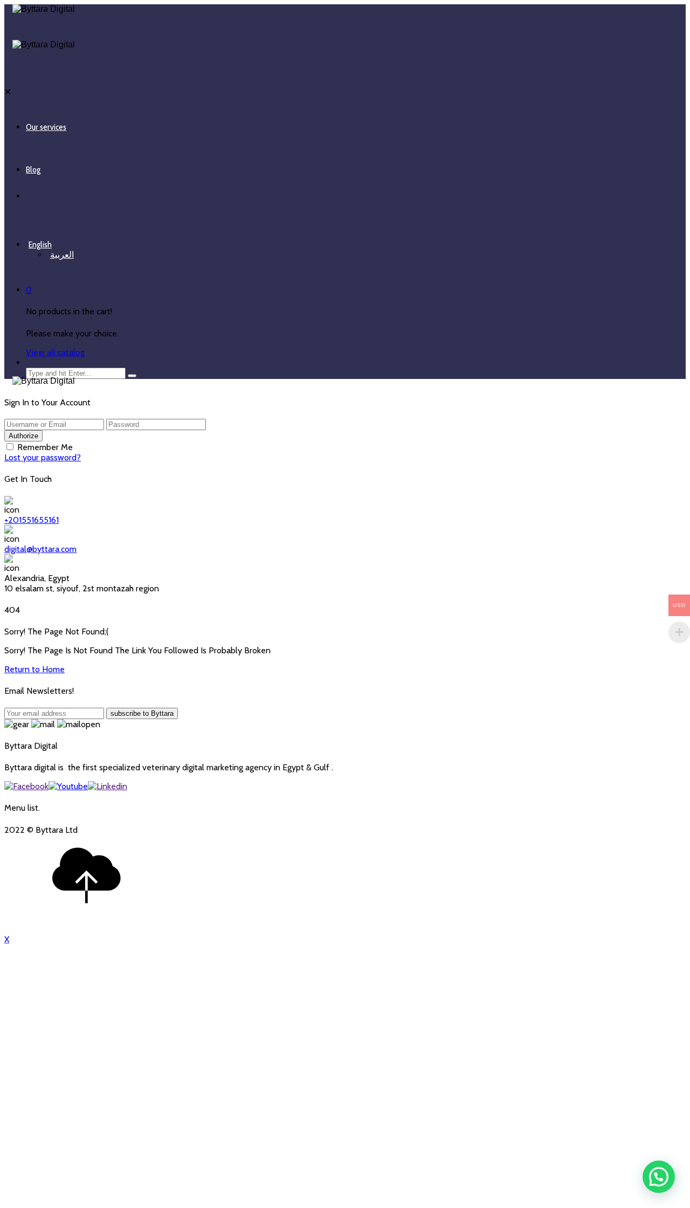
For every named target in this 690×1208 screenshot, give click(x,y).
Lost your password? (42, 457)
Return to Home (34, 669)
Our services (46, 127)
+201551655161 (31, 520)
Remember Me (45, 447)
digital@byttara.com (40, 549)
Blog (33, 169)
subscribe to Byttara (142, 713)
